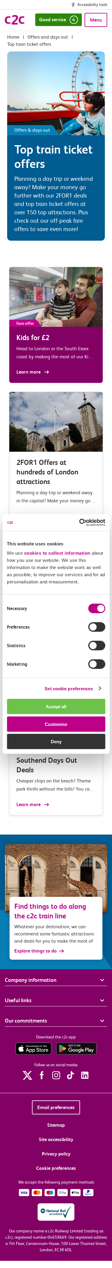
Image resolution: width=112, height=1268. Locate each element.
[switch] (96, 627)
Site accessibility (56, 1139)
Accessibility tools (92, 4)
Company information (30, 980)
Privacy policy (56, 1154)
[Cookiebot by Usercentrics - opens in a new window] (79, 523)
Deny (56, 741)
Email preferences (56, 1107)
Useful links (18, 1000)
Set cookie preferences (69, 688)
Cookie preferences (56, 1168)
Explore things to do (35, 951)
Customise (56, 723)
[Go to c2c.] (13, 37)
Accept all (56, 706)
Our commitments (26, 1020)
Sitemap (56, 1125)
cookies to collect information (57, 553)
